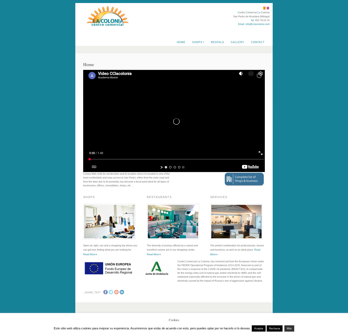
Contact (258, 42)
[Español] (264, 9)
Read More (90, 254)
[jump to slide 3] (175, 167)
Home (181, 42)
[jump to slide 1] (166, 167)
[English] (268, 9)
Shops (198, 42)
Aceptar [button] (258, 328)
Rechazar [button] (274, 328)
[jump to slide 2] (170, 167)
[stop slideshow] (183, 167)
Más (289, 328)
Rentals (217, 42)
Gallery (237, 42)
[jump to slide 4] (179, 167)
